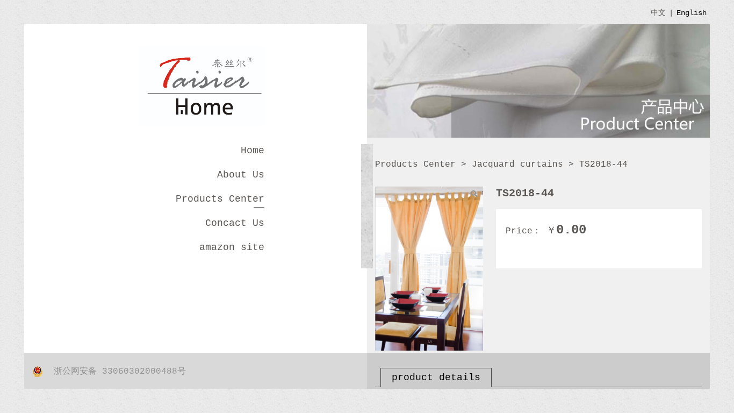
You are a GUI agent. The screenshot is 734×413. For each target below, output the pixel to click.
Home (252, 150)
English (692, 13)
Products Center (220, 199)
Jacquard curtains (517, 164)
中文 (658, 13)
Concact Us (234, 223)
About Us (240, 174)
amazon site (231, 247)
